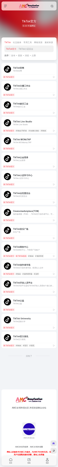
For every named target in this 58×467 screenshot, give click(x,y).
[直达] (54, 76)
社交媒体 (17, 42)
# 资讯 (32, 345)
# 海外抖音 (39, 256)
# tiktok (43, 130)
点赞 (34, 55)
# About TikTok (21, 130)
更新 (20, 55)
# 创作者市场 (27, 274)
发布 (13, 55)
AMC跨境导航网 (21, 446)
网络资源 (38, 42)
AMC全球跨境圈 (36, 446)
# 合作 (36, 274)
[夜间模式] (54, 451)
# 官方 (25, 345)
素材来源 (49, 42)
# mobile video (34, 130)
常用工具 (27, 42)
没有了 (29, 355)
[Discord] (54, 443)
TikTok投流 (22, 256)
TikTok (7, 42)
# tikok (18, 274)
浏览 (27, 55)
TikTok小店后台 (26, 48)
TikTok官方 (11, 48)
